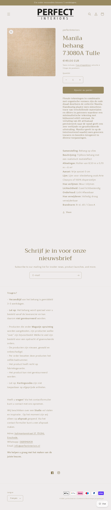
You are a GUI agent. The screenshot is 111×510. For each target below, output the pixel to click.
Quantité (66, 73)
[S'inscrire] (78, 275)
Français (13, 498)
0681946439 (26, 442)
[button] (8, 14)
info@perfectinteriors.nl (27, 446)
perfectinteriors (70, 498)
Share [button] (69, 212)
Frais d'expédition (83, 65)
